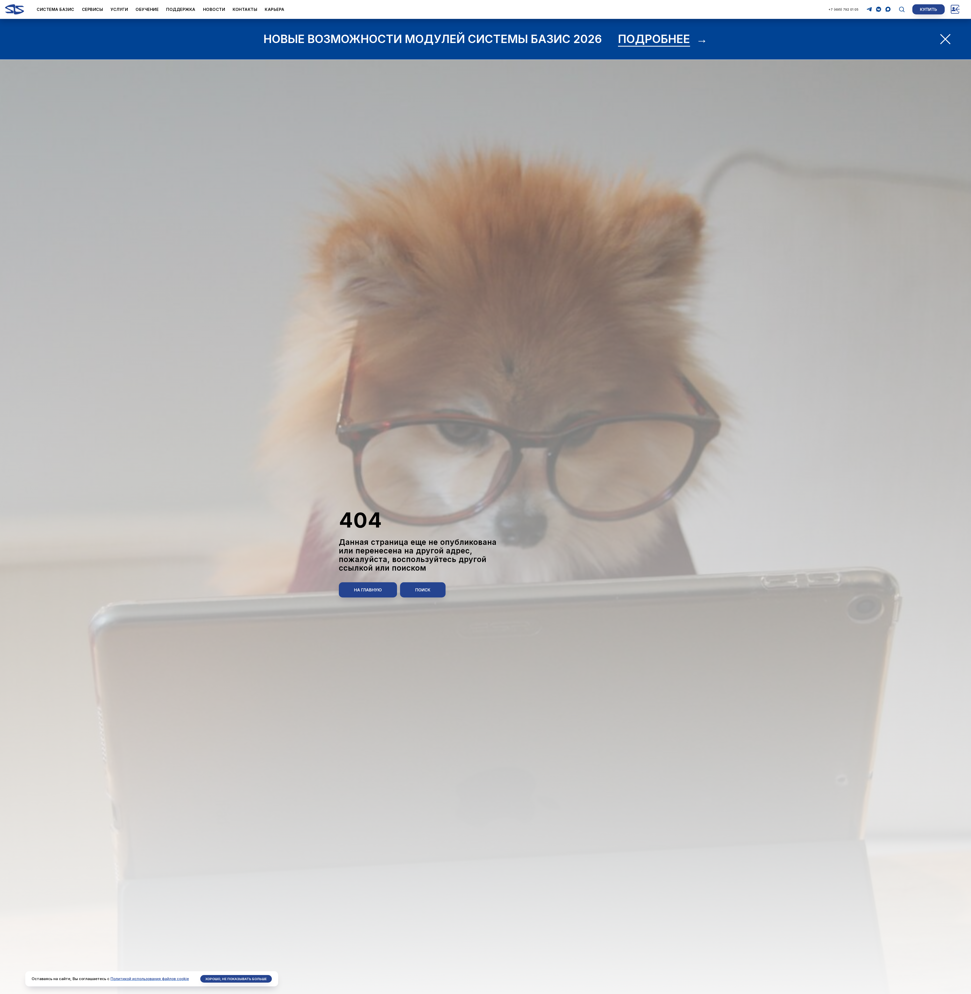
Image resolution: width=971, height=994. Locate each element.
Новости (214, 9)
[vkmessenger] (878, 9)
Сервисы (92, 9)
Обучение (147, 9)
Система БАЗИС (55, 9)
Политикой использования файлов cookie (150, 978)
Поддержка (180, 9)
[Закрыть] (945, 39)
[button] (902, 9)
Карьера (274, 9)
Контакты (245, 9)
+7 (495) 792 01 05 (843, 9)
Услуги (119, 9)
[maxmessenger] (888, 9)
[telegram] (869, 9)
